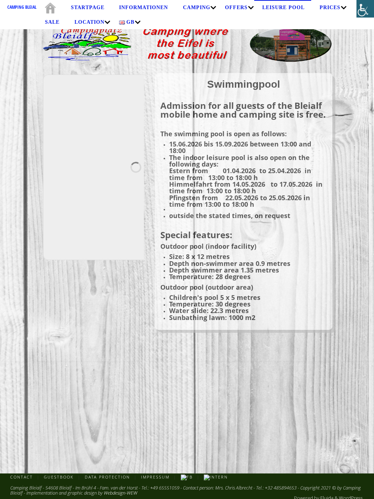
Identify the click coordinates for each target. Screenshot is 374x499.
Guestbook (58, 477)
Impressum (155, 477)
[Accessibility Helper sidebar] (365, 9)
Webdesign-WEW (120, 493)
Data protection (107, 477)
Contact (21, 477)
